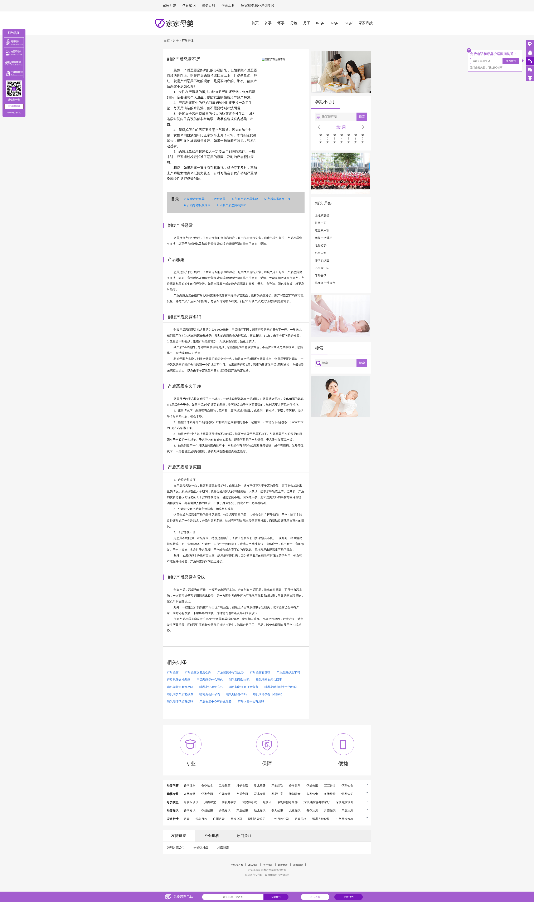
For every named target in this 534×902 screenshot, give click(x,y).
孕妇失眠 (312, 785)
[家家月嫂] (530, 52)
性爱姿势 (320, 245)
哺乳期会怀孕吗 (209, 694)
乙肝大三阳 (322, 268)
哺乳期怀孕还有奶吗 (180, 701)
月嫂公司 (236, 819)
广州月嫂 (219, 819)
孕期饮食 (347, 785)
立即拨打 (276, 897)
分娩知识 (224, 810)
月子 (306, 23)
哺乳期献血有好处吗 (180, 687)
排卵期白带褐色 (325, 283)
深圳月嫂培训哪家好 (317, 802)
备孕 (268, 23)
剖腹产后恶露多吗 (246, 199)
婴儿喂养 (260, 785)
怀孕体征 (347, 794)
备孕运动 (295, 785)
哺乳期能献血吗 (239, 679)
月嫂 (187, 819)
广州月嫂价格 (344, 819)
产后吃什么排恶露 (178, 679)
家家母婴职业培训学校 (258, 6)
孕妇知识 (207, 810)
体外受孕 (320, 275)
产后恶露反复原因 (198, 205)
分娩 (293, 23)
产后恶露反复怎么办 (198, 672)
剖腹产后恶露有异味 (233, 205)
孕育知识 (189, 6)
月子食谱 (242, 785)
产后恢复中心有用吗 (251, 701)
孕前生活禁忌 (323, 238)
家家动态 (298, 864)
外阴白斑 (320, 223)
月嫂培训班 (191, 802)
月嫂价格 (300, 819)
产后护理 (188, 40)
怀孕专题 (207, 794)
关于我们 (268, 864)
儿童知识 (295, 810)
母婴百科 (208, 6)
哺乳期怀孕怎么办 (211, 687)
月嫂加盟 (223, 847)
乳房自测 (320, 253)
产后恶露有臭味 (260, 672)
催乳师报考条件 (287, 802)
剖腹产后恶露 (196, 199)
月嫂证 (267, 802)
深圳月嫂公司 (257, 819)
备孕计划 (189, 785)
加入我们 (253, 864)
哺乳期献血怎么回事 (269, 679)
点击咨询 (315, 897)
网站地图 (283, 864)
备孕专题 (189, 794)
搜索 (362, 363)
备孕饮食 (207, 785)
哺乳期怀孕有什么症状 (267, 694)
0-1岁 (320, 23)
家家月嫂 (169, 6)
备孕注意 (312, 810)
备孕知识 (189, 810)
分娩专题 (224, 794)
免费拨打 (511, 61)
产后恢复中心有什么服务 (215, 701)
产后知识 (242, 810)
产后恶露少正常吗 (288, 672)
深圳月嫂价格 (321, 819)
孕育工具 (228, 6)
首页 (255, 23)
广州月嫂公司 (280, 819)
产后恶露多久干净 (279, 199)
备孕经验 (330, 794)
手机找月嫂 (201, 847)
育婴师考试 (249, 802)
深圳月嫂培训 (344, 802)
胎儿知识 (260, 810)
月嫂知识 (330, 810)
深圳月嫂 (201, 819)
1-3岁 (334, 23)
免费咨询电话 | (185, 896)
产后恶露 (219, 199)
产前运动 (277, 785)
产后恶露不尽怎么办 (230, 672)
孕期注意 (277, 794)
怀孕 (281, 23)
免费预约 (349, 897)
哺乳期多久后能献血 (180, 694)
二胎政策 (224, 785)
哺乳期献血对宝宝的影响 (280, 687)
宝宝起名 (330, 785)
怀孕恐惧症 (322, 260)
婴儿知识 (277, 810)
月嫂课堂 (210, 802)
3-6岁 (348, 23)
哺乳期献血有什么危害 (243, 687)
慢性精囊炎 (322, 215)
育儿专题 (260, 794)
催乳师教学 (229, 802)
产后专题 (242, 794)
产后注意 (347, 810)
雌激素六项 (322, 230)
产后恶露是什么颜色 (209, 679)
